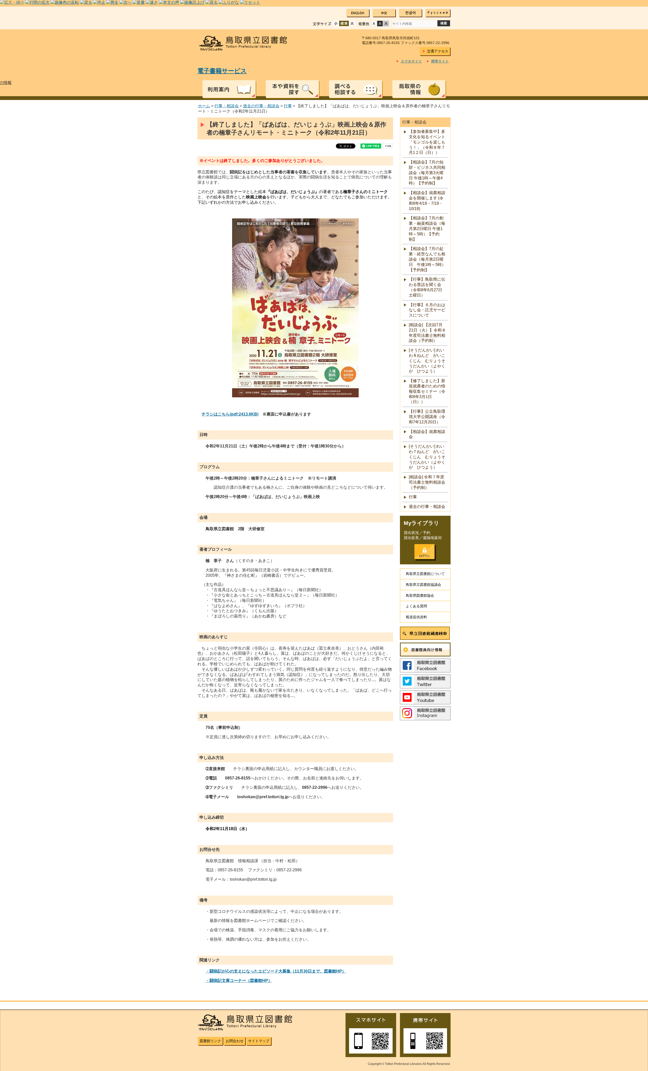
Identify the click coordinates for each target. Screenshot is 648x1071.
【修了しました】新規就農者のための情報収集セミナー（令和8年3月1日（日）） (427, 391)
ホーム (204, 106)
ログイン (424, 551)
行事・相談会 (226, 106)
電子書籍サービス (222, 70)
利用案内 (229, 89)
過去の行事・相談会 (261, 106)
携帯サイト (440, 61)
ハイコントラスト (380, 23)
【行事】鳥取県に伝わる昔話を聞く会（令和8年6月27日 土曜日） (427, 287)
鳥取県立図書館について (425, 574)
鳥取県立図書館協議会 (423, 585)
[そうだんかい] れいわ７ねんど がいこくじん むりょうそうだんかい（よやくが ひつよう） (427, 456)
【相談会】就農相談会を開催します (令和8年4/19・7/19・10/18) (427, 201)
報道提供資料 (416, 617)
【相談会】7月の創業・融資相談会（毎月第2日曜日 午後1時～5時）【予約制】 (427, 228)
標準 (344, 23)
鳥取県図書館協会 (420, 595)
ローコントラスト (386, 23)
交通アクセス (437, 51)
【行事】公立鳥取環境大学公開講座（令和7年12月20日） (427, 416)
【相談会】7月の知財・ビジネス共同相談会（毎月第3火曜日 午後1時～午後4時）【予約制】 (427, 172)
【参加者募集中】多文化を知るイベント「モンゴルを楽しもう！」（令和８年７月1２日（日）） (427, 142)
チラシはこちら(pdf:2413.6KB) (229, 414)
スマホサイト (411, 61)
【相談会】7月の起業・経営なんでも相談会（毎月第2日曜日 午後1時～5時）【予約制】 (427, 259)
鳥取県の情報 (419, 89)
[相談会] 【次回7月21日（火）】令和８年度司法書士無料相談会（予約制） (427, 333)
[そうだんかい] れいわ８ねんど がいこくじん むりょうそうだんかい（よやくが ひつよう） (427, 360)
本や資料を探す (292, 89)
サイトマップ (258, 1041)
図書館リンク (210, 1041)
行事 (288, 106)
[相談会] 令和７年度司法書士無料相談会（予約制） (427, 482)
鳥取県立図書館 (246, 43)
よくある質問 (416, 606)
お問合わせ (235, 1041)
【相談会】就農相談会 (427, 434)
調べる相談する (355, 89)
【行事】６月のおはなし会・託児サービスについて (427, 310)
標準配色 (374, 23)
